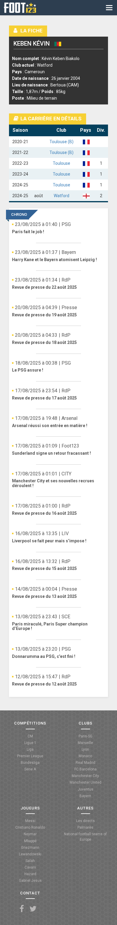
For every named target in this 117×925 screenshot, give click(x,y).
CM (30, 736)
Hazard (30, 874)
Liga (30, 749)
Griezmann (30, 847)
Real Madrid (85, 763)
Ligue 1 (30, 743)
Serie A (30, 769)
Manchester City (85, 776)
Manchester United (85, 782)
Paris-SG (85, 736)
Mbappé (30, 841)
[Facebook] (22, 908)
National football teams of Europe (85, 836)
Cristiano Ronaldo (30, 827)
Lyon (85, 749)
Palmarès (85, 827)
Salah (30, 861)
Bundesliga (30, 763)
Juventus (85, 789)
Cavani (30, 867)
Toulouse (61, 163)
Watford (61, 195)
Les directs (85, 821)
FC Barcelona (85, 769)
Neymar (30, 834)
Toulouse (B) (62, 141)
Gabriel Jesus (30, 880)
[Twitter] (33, 908)
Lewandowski (30, 854)
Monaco (85, 756)
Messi (30, 821)
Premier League (30, 756)
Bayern (85, 796)
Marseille (85, 743)
